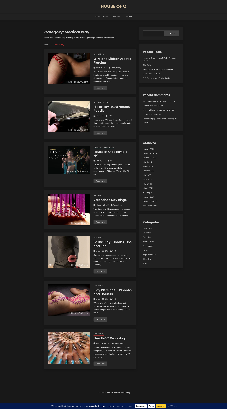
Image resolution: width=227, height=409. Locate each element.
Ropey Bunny (116, 68)
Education (98, 147)
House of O (114, 6)
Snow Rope (156, 114)
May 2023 (147, 184)
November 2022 (150, 205)
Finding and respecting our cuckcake (158, 69)
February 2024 (149, 171)
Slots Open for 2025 (151, 74)
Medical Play (99, 54)
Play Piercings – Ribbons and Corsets (113, 292)
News (145, 250)
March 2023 (148, 188)
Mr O (110, 116)
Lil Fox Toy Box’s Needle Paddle (112, 109)
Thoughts (147, 259)
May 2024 (147, 162)
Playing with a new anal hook (162, 101)
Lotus (145, 114)
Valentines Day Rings (110, 200)
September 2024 (150, 158)
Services (116, 16)
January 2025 (149, 149)
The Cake (147, 65)
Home (97, 16)
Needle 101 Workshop (110, 338)
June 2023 (147, 179)
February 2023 (149, 192)
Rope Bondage (149, 254)
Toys (108, 102)
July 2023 (147, 175)
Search (172, 33)
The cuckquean (156, 105)
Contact (128, 16)
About (105, 16)
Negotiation (148, 246)
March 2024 (148, 166)
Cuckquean (147, 228)
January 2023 (149, 197)
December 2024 (150, 153)
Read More (100, 88)
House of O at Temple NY (110, 154)
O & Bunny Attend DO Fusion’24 (156, 78)
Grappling (147, 237)
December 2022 (150, 201)
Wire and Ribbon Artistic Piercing (112, 61)
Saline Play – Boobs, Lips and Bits (113, 244)
